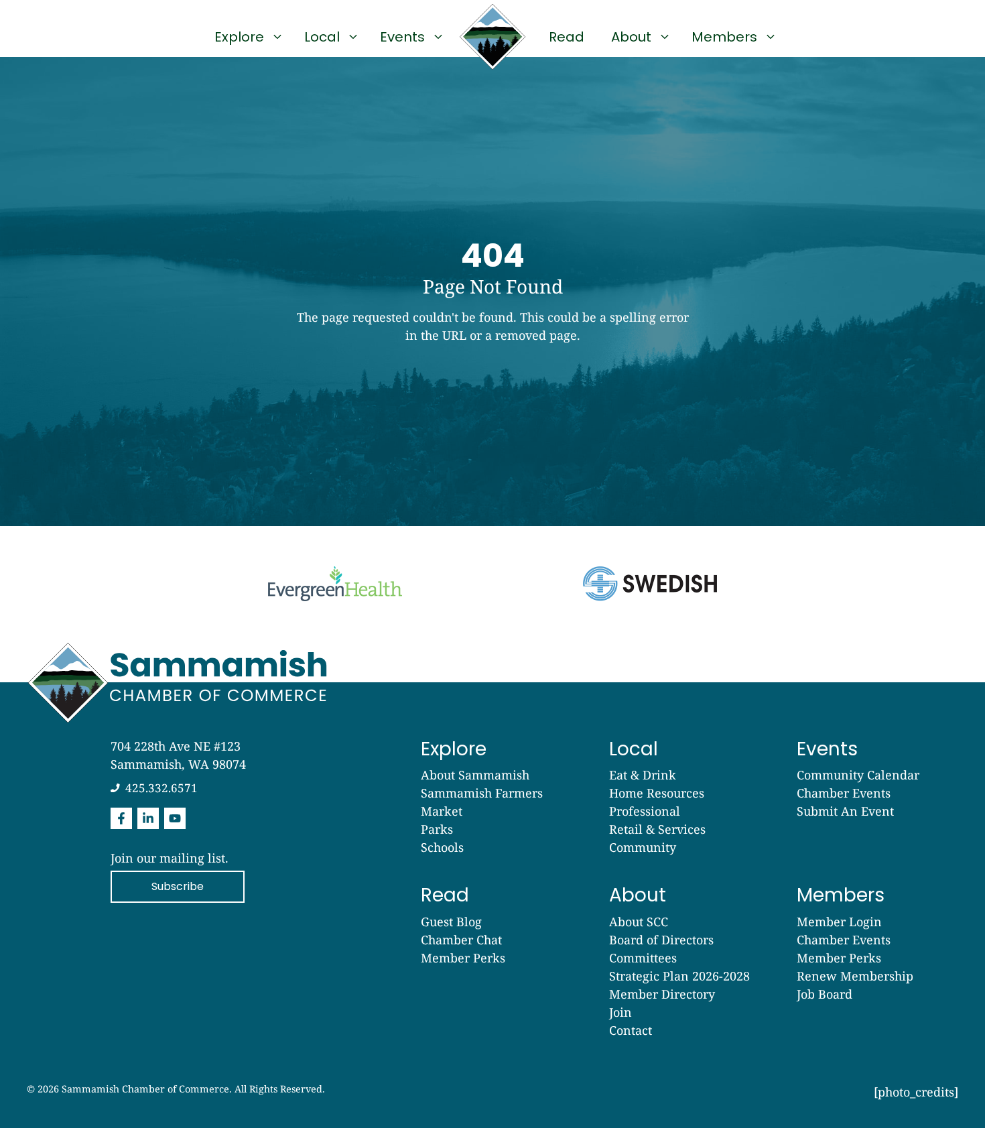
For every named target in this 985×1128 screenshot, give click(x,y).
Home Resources (656, 793)
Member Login (839, 922)
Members (724, 36)
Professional (644, 811)
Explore (239, 36)
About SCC (638, 922)
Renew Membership (855, 976)
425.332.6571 (161, 788)
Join (620, 1012)
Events (402, 36)
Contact (630, 1030)
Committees (643, 958)
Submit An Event (845, 811)
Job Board (824, 994)
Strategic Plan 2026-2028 (679, 976)
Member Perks (463, 958)
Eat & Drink (642, 775)
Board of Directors (661, 940)
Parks (437, 829)
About (631, 36)
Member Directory (662, 994)
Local (322, 36)
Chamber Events (844, 793)
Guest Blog (451, 922)
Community (642, 847)
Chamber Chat (461, 940)
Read (566, 36)
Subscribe (177, 886)
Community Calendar (858, 775)
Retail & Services (657, 829)
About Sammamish (475, 775)
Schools (442, 847)
